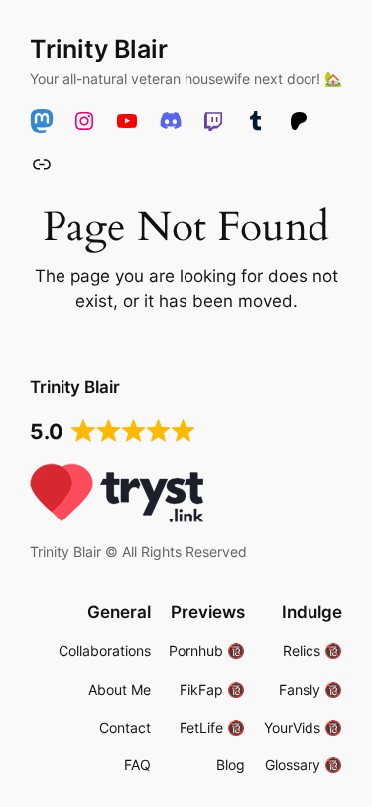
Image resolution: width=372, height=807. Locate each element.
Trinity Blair (99, 48)
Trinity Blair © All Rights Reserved (138, 551)
